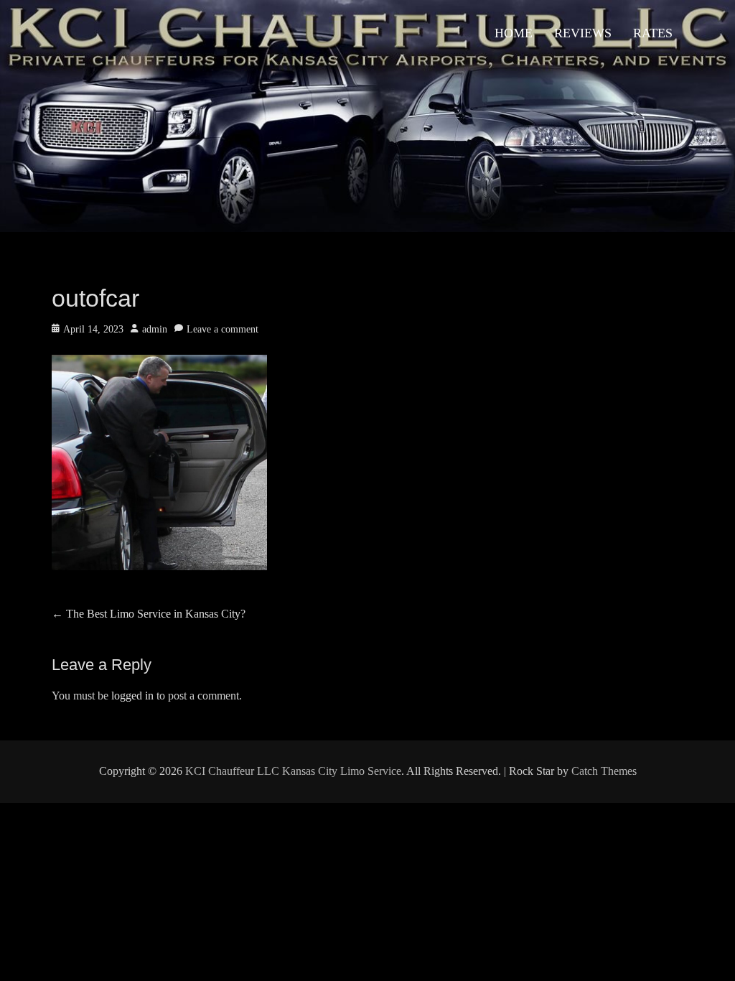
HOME (514, 33)
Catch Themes (604, 771)
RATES (653, 33)
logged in (132, 695)
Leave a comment (222, 329)
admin (154, 329)
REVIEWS (583, 33)
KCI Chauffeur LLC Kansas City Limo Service (293, 771)
